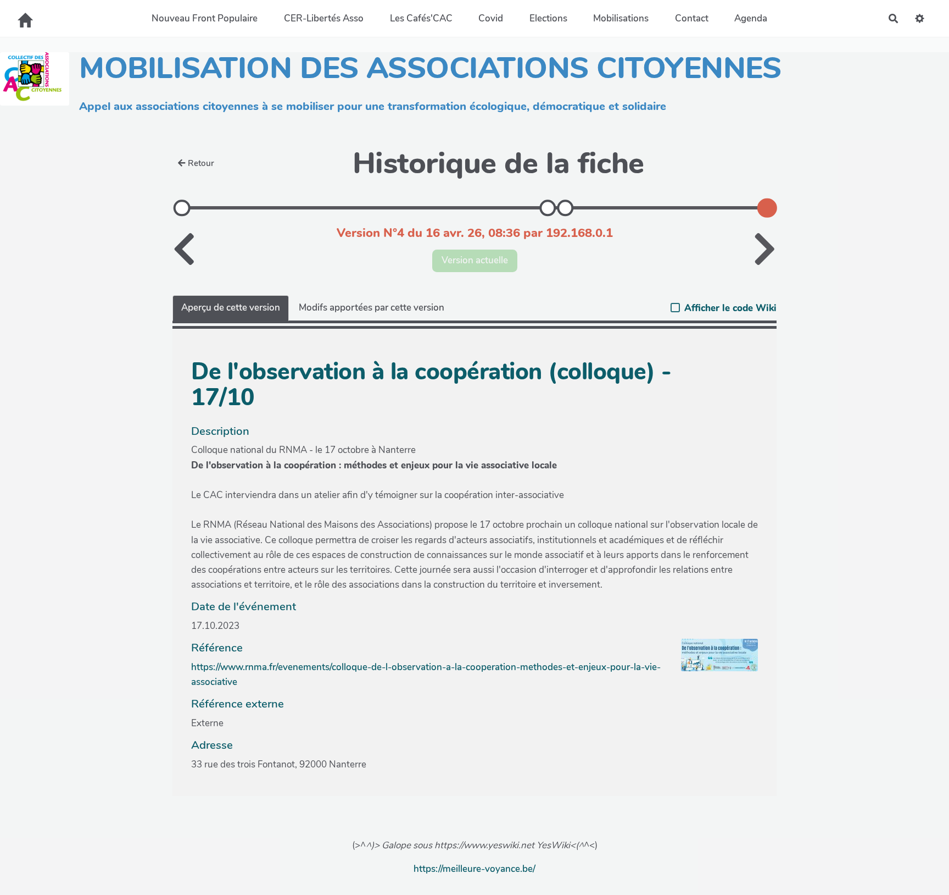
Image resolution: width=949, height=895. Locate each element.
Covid (490, 18)
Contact (691, 18)
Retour (201, 163)
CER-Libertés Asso (324, 18)
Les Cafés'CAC (421, 18)
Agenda (750, 18)
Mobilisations (621, 18)
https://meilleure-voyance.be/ (474, 869)
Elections (548, 18)
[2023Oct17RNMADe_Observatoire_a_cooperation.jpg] (714, 660)
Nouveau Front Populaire (205, 18)
